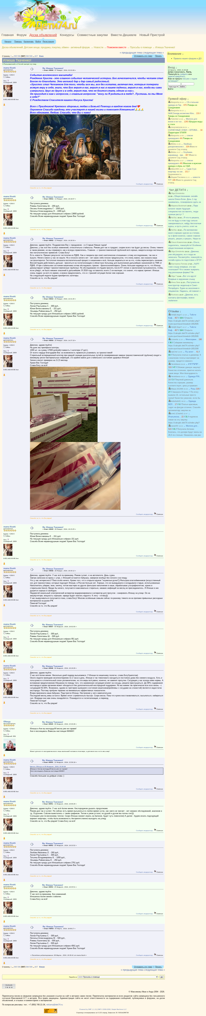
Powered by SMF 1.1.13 (87, 1009)
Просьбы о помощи (141, 47)
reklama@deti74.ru (54, 1004)
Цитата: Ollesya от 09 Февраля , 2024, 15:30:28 (48, 766)
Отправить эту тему (143, 56)
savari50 (174, 426)
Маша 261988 (177, 389)
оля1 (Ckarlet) (177, 414)
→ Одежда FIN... (193, 376)
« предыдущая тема (131, 52)
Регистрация (48, 41)
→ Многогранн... (190, 339)
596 (19, 56)
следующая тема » (153, 52)
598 (27, 56)
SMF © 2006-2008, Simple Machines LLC (112, 1009)
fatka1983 (174, 169)
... (13, 56)
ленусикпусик (176, 127)
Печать (158, 56)
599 (30, 56)
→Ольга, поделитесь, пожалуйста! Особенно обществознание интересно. (184, 245)
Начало (8, 41)
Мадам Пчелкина (177, 177)
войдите (184, 74)
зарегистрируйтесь (176, 76)
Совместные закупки (92, 35)
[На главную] (27, 31)
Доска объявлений (43, 35)
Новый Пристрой (152, 35)
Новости (98, 47)
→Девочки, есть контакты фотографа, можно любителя (183, 298)
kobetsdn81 (176, 401)
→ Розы (191, 389)
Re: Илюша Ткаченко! (53, 68)
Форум (21, 35)
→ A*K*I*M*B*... (192, 364)
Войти (38, 41)
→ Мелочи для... (191, 426)
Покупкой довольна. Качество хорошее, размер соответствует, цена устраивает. (183, 382)
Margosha (174, 102)
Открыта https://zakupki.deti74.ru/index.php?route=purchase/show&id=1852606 (184, 321)
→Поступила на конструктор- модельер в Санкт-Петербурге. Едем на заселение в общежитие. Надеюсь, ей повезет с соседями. (184, 288)
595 (15, 56)
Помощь (18, 41)
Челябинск (175, 364)
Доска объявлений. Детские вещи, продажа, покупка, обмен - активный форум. (46, 47)
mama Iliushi (9, 68)
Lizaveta (174, 339)
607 (36, 56)
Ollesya (6, 722)
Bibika (173, 144)
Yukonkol (174, 119)
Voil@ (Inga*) (176, 315)
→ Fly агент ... (189, 352)
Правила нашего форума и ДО (187, 58)
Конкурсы (67, 35)
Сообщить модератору (144, 184)
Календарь (29, 41)
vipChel (174, 352)
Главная (8, 35)
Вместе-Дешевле (123, 35)
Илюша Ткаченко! (165, 47)
